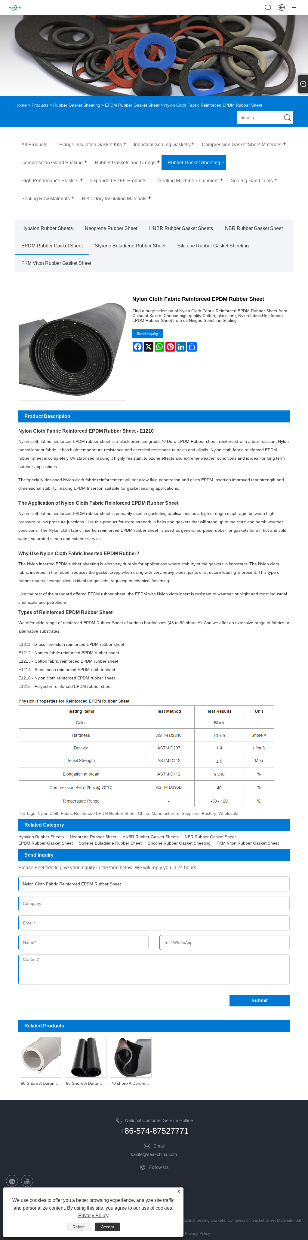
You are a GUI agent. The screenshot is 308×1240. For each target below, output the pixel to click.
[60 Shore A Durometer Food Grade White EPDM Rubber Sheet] (40, 1056)
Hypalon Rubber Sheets (47, 228)
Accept (107, 1226)
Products (40, 105)
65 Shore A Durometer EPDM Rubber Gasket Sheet (87, 1083)
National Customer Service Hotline (159, 1120)
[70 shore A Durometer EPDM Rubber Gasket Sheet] (131, 1056)
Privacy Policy (197, 1233)
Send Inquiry (147, 334)
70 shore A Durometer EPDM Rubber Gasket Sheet (132, 1083)
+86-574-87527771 (154, 1131)
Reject (78, 1226)
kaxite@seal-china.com (154, 1154)
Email (159, 1145)
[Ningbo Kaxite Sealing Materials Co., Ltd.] (15, 11)
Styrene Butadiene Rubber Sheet (130, 245)
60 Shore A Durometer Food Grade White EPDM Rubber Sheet (42, 1083)
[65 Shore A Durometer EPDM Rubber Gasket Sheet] (86, 1056)
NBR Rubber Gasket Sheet (254, 228)
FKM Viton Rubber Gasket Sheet (56, 263)
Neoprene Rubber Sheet (111, 228)
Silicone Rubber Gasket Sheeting (213, 245)
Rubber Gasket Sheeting (76, 105)
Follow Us (159, 1167)
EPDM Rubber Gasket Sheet (132, 105)
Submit (259, 1000)
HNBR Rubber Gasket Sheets (181, 228)
